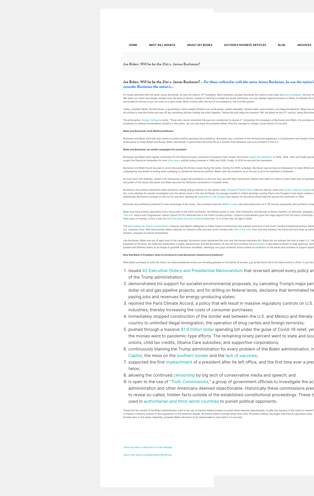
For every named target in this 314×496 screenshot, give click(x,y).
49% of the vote (242, 229)
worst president (292, 94)
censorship (184, 375)
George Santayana (151, 120)
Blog (282, 45)
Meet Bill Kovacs (162, 45)
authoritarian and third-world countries (181, 401)
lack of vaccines (241, 355)
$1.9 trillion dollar (197, 329)
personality (259, 243)
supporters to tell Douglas (211, 196)
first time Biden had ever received (185, 218)
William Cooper (230, 204)
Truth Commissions (189, 381)
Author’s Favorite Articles (245, 45)
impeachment (179, 362)
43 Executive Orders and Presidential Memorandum (192, 270)
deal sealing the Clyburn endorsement (148, 226)
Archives (304, 45)
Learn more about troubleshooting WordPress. (147, 454)
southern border (192, 355)
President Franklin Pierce (240, 189)
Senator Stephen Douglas (297, 189)
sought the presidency (261, 157)
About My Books (199, 45)
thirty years (174, 160)
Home (133, 45)
